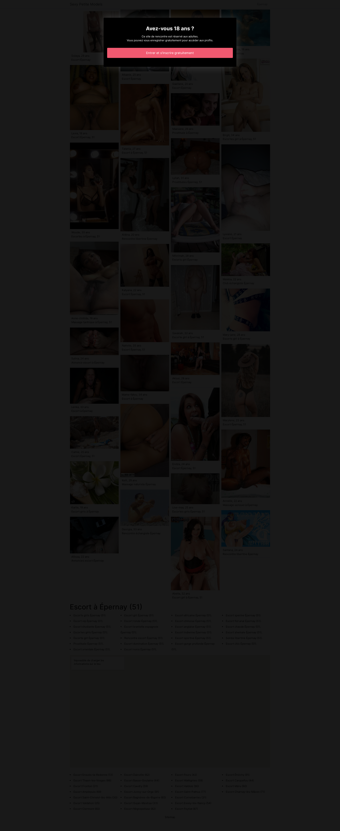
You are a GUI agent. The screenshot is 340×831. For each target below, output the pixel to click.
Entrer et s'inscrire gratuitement (170, 53)
